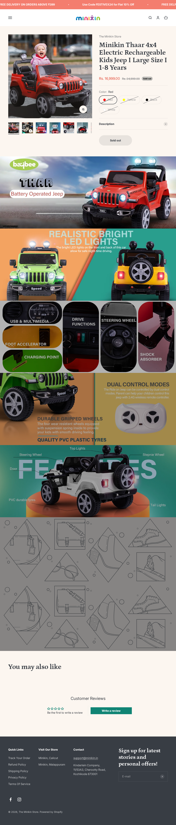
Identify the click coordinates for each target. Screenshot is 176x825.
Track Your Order (19, 758)
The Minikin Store (110, 36)
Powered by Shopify (51, 811)
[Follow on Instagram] (19, 799)
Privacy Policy (17, 777)
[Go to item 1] (13, 128)
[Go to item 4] (55, 128)
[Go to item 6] (82, 128)
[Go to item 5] (68, 128)
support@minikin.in (85, 758)
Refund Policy (17, 764)
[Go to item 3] (41, 128)
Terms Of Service (19, 784)
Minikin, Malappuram (51, 764)
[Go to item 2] (27, 128)
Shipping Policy (18, 771)
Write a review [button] (111, 710)
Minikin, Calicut (48, 758)
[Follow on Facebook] (10, 799)
